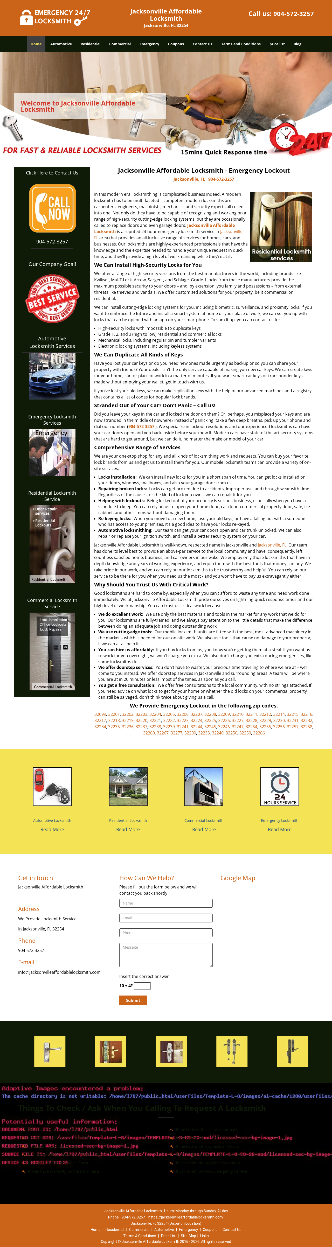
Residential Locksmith (128, 820)
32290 (190, 733)
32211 (251, 714)
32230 (279, 720)
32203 (141, 714)
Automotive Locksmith (52, 820)
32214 (279, 714)
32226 (224, 720)
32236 (128, 727)
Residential (90, 43)
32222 (169, 720)
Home (36, 43)
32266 (259, 733)
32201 (114, 714)
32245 (210, 727)
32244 (196, 727)
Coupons (176, 43)
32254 (251, 727)
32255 (265, 727)
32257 (293, 727)
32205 (169, 714)
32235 (114, 727)
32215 (293, 714)
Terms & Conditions (139, 1236)
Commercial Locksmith (204, 820)
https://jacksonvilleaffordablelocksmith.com (185, 1217)
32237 (141, 727)
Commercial (120, 43)
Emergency (149, 43)
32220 (141, 720)
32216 (306, 714)
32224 (196, 720)
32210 (238, 714)
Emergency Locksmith (280, 820)
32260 (149, 733)
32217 (100, 720)
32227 (238, 720)
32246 (224, 727)
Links (204, 1236)
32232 (306, 720)
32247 (238, 727)
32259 (245, 733)
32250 (231, 733)
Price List (169, 1236)
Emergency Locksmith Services (52, 420)
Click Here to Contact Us (52, 173)
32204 (155, 714)
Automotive (61, 43)
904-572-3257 (293, 13)
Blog (297, 43)
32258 (306, 727)
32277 (176, 733)
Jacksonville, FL (189, 179)
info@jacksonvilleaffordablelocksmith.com (59, 972)
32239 (169, 727)
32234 (100, 727)
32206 (183, 714)
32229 (265, 720)
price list (277, 43)
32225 (210, 720)
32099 (100, 714)
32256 (279, 727)
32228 (251, 720)
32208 (210, 714)
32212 (265, 714)
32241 (183, 727)
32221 (155, 720)
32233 (204, 733)
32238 (155, 727)
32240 (218, 733)
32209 (224, 714)
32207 (196, 714)
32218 (114, 720)
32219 (128, 720)
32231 (293, 720)
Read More (52, 829)
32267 (163, 733)
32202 (128, 714)
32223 (183, 720)
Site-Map (188, 1236)
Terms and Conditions (241, 43)
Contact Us (202, 43)
